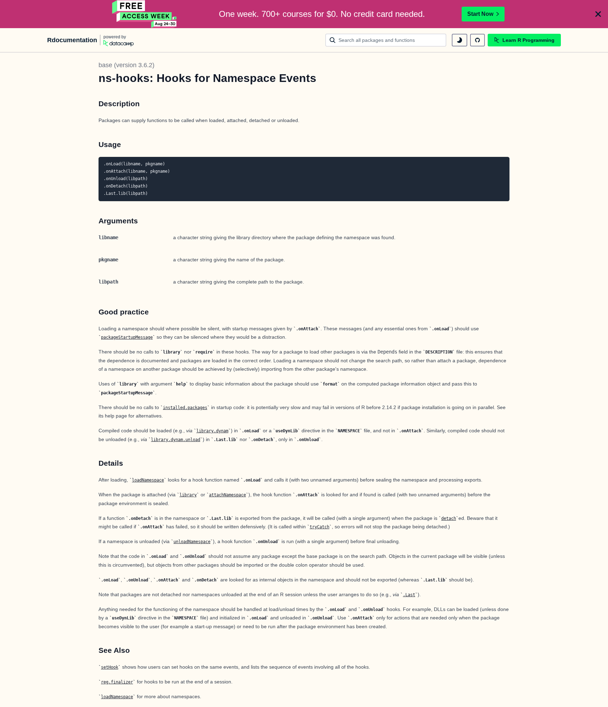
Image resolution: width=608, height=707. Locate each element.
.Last (409, 594)
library (188, 494)
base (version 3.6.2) (126, 65)
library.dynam (212, 430)
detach (448, 518)
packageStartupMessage (127, 337)
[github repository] (477, 40)
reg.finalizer (117, 682)
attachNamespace (227, 494)
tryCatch (319, 526)
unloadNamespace (191, 541)
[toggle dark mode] (459, 40)
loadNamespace (148, 480)
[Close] (598, 14)
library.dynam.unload (175, 439)
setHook (109, 667)
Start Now (480, 14)
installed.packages (185, 407)
